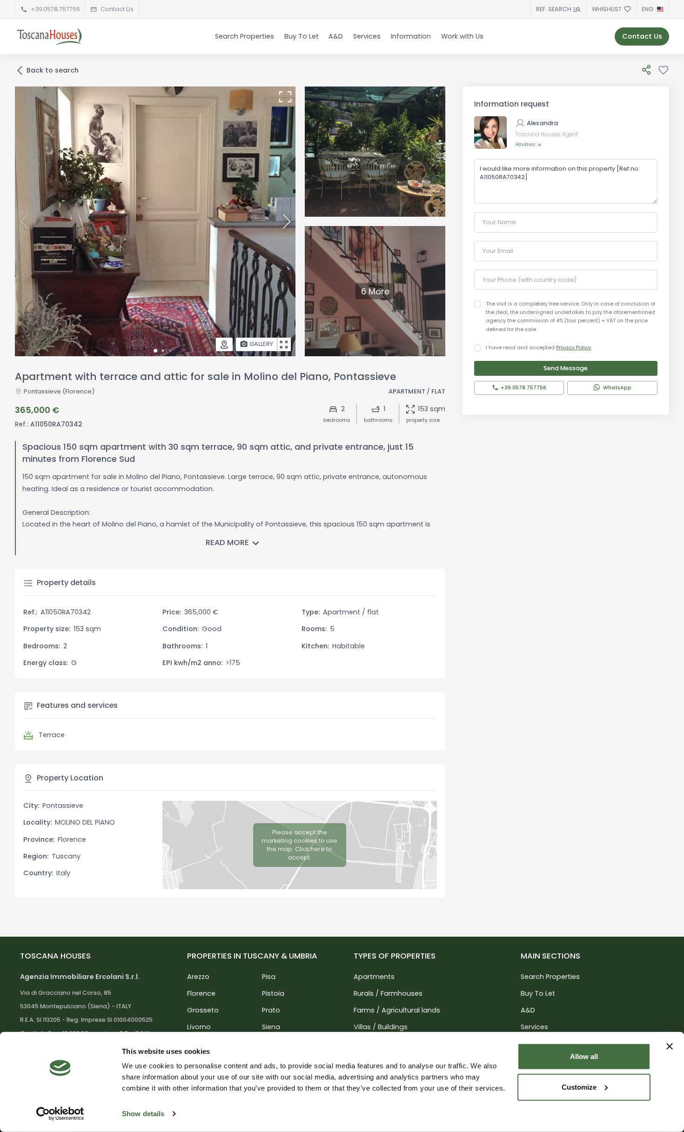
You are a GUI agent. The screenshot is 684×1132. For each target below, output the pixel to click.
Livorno (199, 1027)
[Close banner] (669, 1046)
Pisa (268, 976)
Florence (201, 993)
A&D (336, 36)
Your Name (499, 222)
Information (411, 36)
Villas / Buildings (381, 1027)
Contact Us (117, 9)
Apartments (374, 976)
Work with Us (462, 36)
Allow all (584, 1056)
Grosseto (203, 1010)
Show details (143, 1114)
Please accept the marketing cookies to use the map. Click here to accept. (299, 844)
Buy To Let (301, 36)
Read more (227, 542)
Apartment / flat (417, 391)
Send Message (565, 368)
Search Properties (244, 36)
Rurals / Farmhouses (388, 993)
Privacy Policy (573, 347)
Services (367, 36)
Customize (579, 1087)
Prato (271, 1010)
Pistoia (273, 993)
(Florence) (77, 391)
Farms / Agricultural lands (397, 1010)
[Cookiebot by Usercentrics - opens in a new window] (60, 1114)
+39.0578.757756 (55, 9)
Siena (271, 1027)
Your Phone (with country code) (530, 280)
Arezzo (198, 976)
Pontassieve (42, 391)
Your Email (498, 251)
